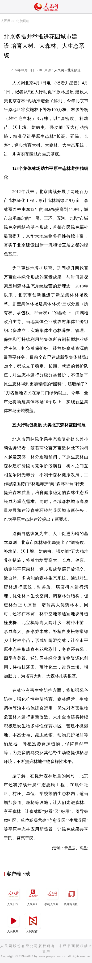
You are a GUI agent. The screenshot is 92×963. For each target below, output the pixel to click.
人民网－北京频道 (67, 70)
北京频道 (22, 21)
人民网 (6, 21)
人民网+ (32, 904)
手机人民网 (51, 904)
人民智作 (32, 931)
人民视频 (12, 931)
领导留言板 (71, 904)
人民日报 (12, 904)
